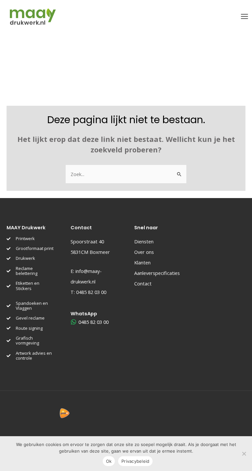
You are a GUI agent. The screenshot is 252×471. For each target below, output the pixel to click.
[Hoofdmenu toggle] (244, 16)
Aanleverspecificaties (157, 273)
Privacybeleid (135, 461)
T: (88, 292)
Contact (143, 283)
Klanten (142, 262)
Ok (109, 461)
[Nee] (244, 453)
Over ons (144, 252)
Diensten (144, 241)
